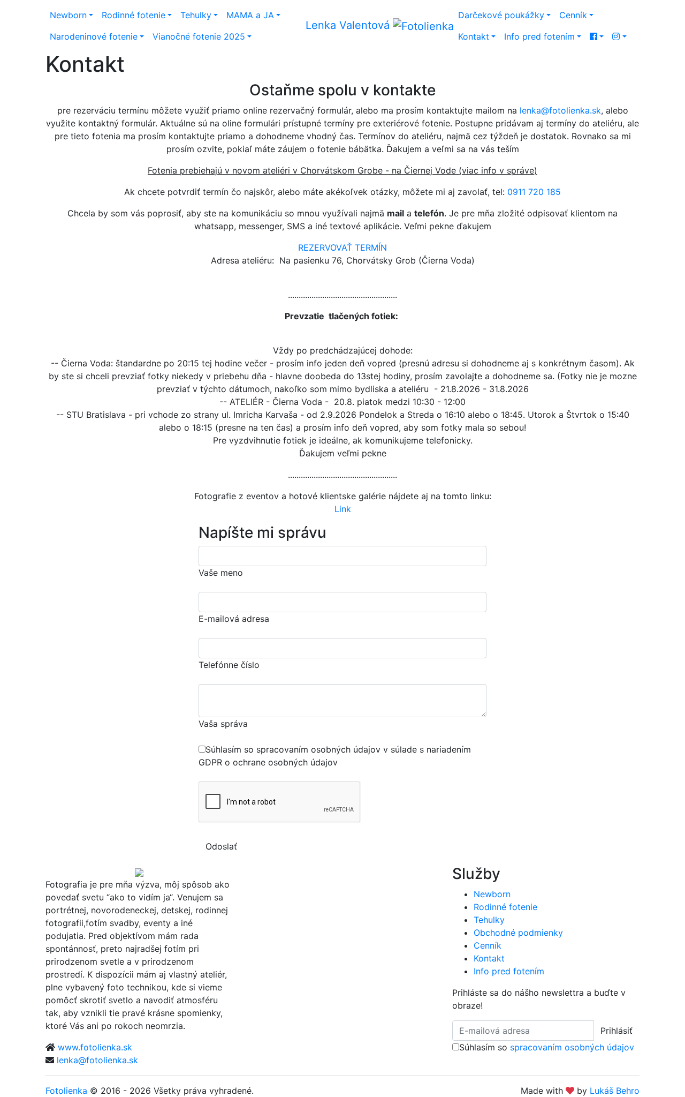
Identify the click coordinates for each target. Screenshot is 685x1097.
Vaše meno (221, 572)
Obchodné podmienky (518, 932)
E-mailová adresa (234, 618)
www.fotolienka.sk (95, 1047)
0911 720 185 (534, 191)
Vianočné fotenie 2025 (199, 36)
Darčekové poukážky (501, 15)
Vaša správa (223, 723)
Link (342, 509)
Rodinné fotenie (133, 15)
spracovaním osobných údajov (572, 1047)
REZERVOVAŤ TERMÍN (342, 247)
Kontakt (473, 36)
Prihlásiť (616, 1030)
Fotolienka (66, 1090)
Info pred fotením (539, 36)
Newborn (68, 15)
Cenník (573, 15)
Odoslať (221, 846)
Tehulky (195, 15)
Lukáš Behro (615, 1090)
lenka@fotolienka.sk (560, 110)
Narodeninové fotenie (94, 36)
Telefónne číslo (229, 664)
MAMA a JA (250, 15)
